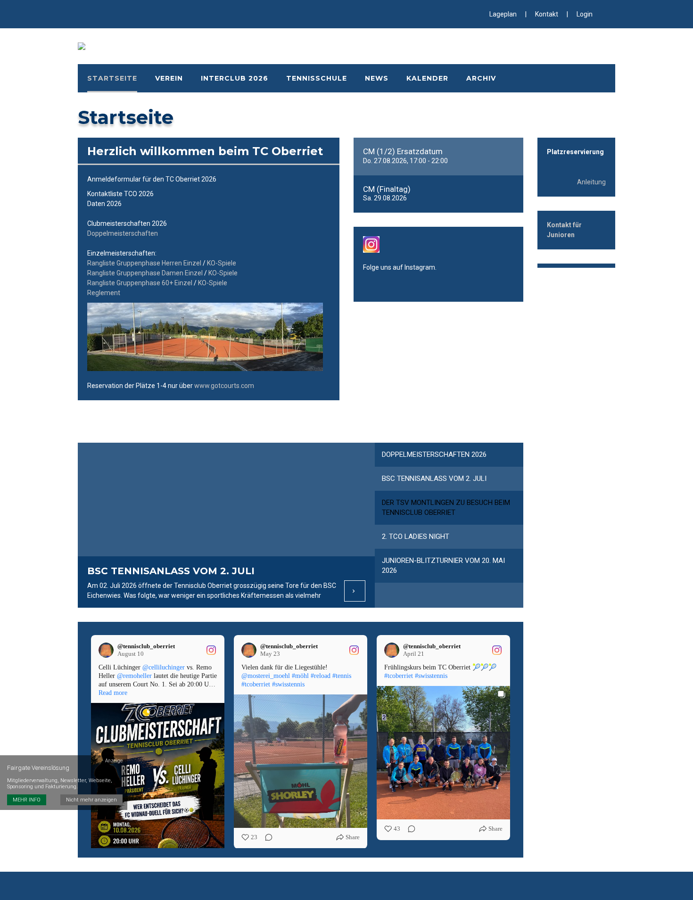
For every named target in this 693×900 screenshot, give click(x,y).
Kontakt (546, 14)
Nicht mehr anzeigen (91, 800)
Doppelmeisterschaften (122, 233)
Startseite (112, 78)
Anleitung (591, 182)
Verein (169, 78)
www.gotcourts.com (224, 385)
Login (585, 14)
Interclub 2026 (234, 78)
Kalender (427, 78)
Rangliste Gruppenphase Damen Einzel (145, 273)
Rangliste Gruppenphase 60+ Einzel (139, 283)
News (376, 78)
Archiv (481, 78)
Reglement (103, 293)
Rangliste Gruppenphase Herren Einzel (144, 263)
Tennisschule (316, 78)
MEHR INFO (27, 800)
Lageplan (503, 14)
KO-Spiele (221, 263)
